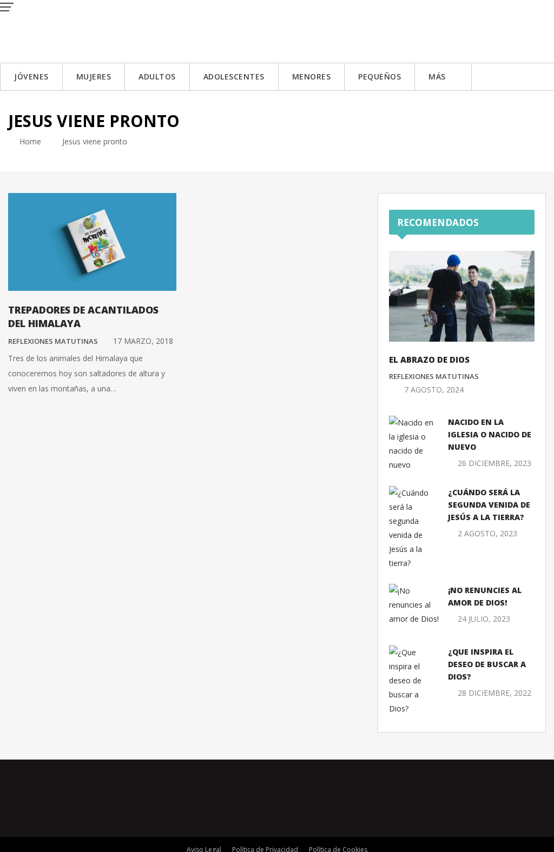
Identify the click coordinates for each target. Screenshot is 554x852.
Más (437, 76)
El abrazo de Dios (429, 359)
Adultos (157, 76)
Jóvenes (31, 76)
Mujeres (93, 76)
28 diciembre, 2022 (494, 693)
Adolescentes (234, 76)
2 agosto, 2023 (487, 533)
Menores (311, 76)
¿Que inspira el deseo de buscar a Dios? (487, 664)
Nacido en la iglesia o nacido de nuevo (489, 434)
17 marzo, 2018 (143, 341)
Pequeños (379, 76)
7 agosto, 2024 (434, 389)
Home (29, 141)
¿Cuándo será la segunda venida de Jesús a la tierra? (489, 504)
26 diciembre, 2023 (494, 463)
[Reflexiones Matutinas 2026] (78, 30)
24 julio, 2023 (484, 619)
